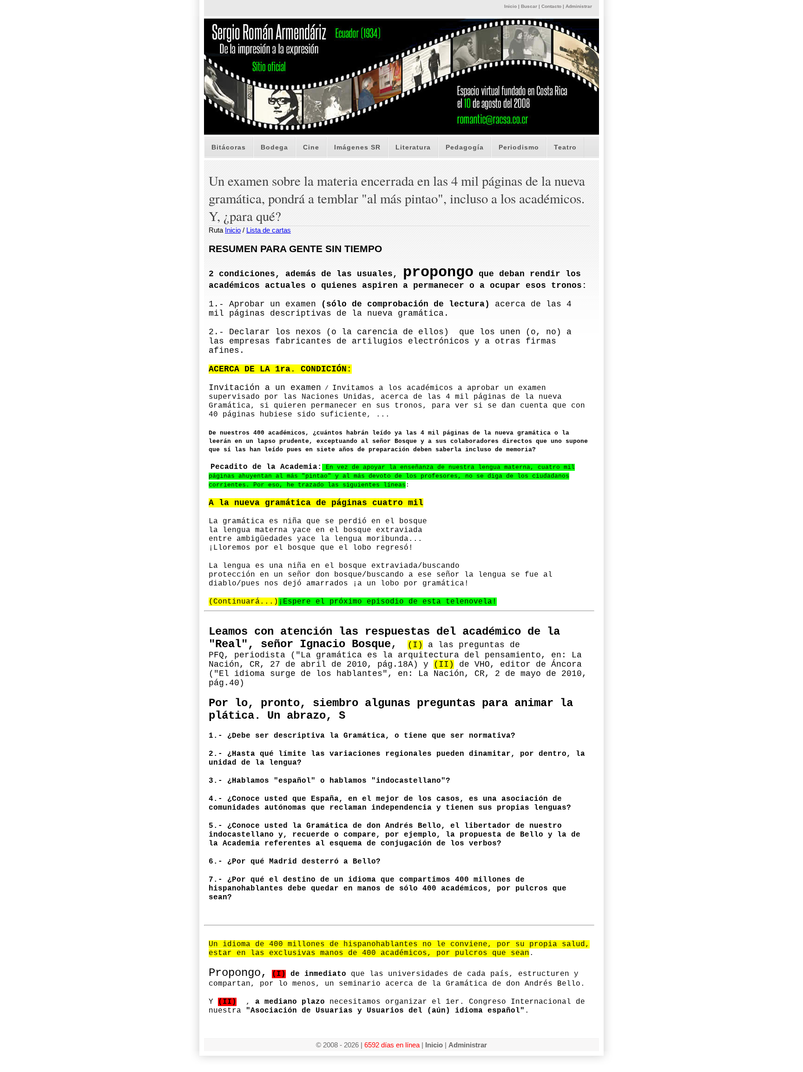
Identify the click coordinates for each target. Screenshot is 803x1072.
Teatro (565, 147)
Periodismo (519, 147)
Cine (311, 147)
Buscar (529, 6)
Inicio (510, 6)
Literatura (413, 147)
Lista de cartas (268, 230)
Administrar (579, 6)
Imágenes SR (357, 147)
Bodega (274, 147)
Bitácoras (228, 147)
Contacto (551, 6)
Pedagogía (465, 147)
